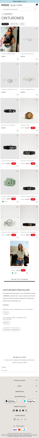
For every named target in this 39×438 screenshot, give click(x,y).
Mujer (13, 5)
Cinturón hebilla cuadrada (9, 196)
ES (18, 419)
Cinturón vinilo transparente (9, 232)
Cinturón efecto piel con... (9, 161)
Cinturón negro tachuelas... (29, 232)
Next (17, 39)
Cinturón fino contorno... (8, 125)
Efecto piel (14, 24)
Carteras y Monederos (11, 329)
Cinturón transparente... (28, 54)
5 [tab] (6, 28)
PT (22, 419)
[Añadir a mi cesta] (17, 59)
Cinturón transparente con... (9, 89)
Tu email (3, 367)
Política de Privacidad (7, 434)
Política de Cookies (18, 434)
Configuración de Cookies (30, 434)
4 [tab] (5, 28)
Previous (2, 39)
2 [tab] (3, 28)
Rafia (22, 24)
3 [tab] (4, 28)
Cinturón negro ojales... (28, 161)
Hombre (19, 5)
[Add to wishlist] (17, 28)
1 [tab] (2, 28)
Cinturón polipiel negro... (8, 54)
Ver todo (5, 24)
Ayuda (19, 386)
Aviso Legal (23, 436)
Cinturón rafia (25, 125)
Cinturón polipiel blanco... (28, 89)
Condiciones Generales (13, 436)
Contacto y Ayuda (19, 380)
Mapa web (29, 436)
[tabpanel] (19, 253)
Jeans (6, 313)
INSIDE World (19, 391)
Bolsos (6, 322)
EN (25, 419)
